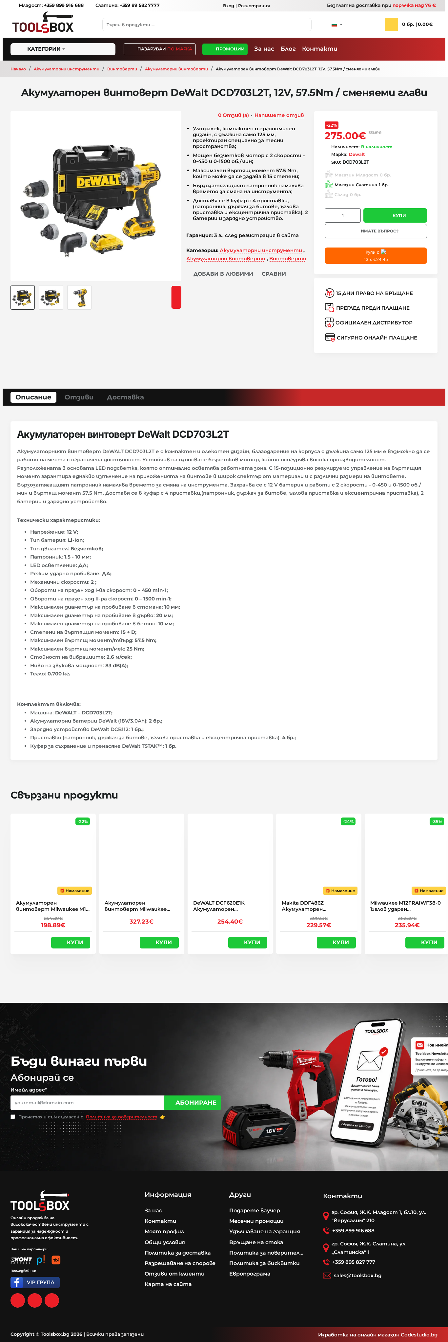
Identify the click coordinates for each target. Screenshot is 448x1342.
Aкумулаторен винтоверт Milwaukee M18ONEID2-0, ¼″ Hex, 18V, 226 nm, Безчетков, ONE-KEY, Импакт (139, 906)
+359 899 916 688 (353, 1230)
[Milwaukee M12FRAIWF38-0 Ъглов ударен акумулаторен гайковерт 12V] (407, 856)
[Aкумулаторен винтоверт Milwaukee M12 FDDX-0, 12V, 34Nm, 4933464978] (53, 856)
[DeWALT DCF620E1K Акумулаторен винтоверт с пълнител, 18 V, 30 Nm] (230, 856)
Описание (33, 397)
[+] (355, 215)
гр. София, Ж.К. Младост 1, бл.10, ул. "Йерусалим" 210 (379, 1216)
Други (240, 1195)
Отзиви (79, 397)
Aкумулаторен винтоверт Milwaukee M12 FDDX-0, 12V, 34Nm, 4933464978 (52, 906)
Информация (168, 1195)
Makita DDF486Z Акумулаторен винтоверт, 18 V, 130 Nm (315, 906)
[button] (219, 274)
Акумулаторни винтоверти (176, 68)
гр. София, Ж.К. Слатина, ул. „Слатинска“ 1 (369, 1248)
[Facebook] (17, 1300)
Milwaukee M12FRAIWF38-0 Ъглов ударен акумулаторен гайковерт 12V (406, 906)
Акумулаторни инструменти (66, 68)
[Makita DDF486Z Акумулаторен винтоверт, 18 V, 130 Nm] (318, 856)
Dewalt (357, 154)
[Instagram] (35, 1300)
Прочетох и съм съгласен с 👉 (91, 1116)
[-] (330, 215)
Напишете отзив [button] (279, 115)
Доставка (125, 397)
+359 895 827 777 (353, 1262)
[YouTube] (52, 1300)
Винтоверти (122, 68)
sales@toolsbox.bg (357, 1275)
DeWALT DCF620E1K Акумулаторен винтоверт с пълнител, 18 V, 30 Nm (227, 906)
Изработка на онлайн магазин (358, 1335)
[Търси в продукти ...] (304, 24)
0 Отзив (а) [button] (233, 115)
